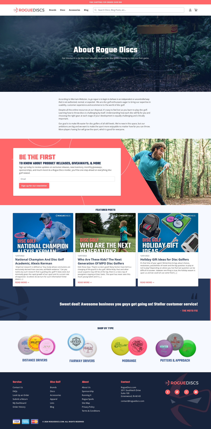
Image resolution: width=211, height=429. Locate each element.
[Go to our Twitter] (177, 392)
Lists (52, 403)
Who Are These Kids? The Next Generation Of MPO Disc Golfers (101, 261)
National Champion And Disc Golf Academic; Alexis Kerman (39, 261)
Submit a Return (20, 399)
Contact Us (18, 387)
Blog (86, 10)
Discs (62, 10)
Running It (86, 395)
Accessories (74, 10)
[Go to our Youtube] (195, 392)
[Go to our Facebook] (167, 392)
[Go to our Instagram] (186, 392)
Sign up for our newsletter (34, 185)
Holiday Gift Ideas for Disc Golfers (164, 259)
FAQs (15, 391)
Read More (21, 282)
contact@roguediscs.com (132, 401)
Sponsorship (88, 391)
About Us (86, 387)
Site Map (86, 403)
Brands (52, 10)
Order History (19, 407)
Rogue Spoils (88, 399)
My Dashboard (19, 403)
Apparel (53, 399)
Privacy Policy (88, 407)
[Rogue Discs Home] (30, 10)
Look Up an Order (21, 395)
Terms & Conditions (91, 410)
